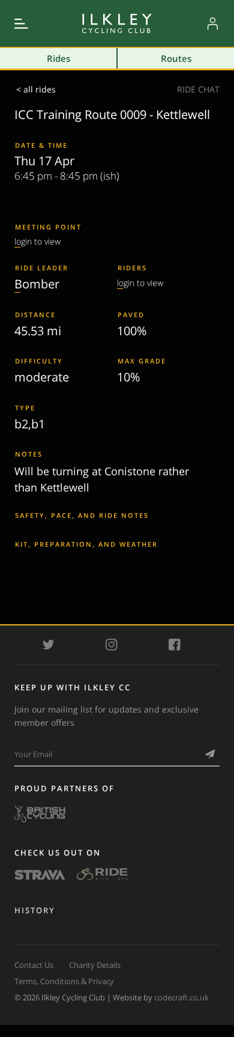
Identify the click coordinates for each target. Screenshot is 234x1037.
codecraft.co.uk (181, 997)
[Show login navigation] (213, 24)
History (34, 910)
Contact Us (33, 964)
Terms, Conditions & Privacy (64, 981)
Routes (176, 58)
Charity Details (95, 964)
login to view (37, 241)
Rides (58, 58)
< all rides (36, 89)
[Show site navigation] (21, 24)
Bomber (36, 284)
